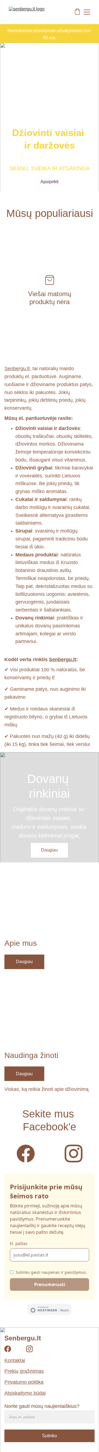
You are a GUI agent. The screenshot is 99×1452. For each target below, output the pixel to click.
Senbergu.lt (17, 368)
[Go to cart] (77, 12)
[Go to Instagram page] (73, 1153)
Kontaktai (14, 1360)
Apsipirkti (49, 181)
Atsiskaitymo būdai (25, 1393)
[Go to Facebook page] (28, 1153)
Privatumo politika (23, 1382)
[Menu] (87, 12)
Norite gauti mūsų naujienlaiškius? (41, 1406)
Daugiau (49, 850)
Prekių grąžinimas (24, 1371)
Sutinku (49, 1435)
